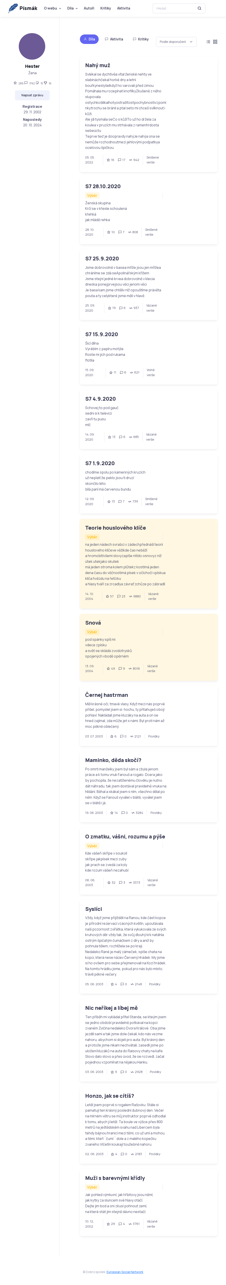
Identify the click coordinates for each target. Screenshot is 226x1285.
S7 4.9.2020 (100, 398)
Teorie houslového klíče (115, 527)
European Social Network (125, 1272)
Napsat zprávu (32, 95)
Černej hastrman (106, 694)
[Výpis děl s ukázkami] (215, 41)
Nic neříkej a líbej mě (111, 1007)
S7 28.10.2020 (103, 186)
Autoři (89, 8)
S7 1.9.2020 (100, 463)
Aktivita (123, 8)
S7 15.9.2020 (101, 334)
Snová (93, 622)
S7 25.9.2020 (102, 258)
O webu (50, 8)
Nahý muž (97, 65)
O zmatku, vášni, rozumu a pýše (125, 836)
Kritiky (105, 8)
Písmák (28, 8)
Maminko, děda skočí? (113, 760)
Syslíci (93, 908)
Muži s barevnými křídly (115, 1177)
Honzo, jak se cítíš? (109, 1095)
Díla (70, 8)
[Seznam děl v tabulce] (208, 41)
